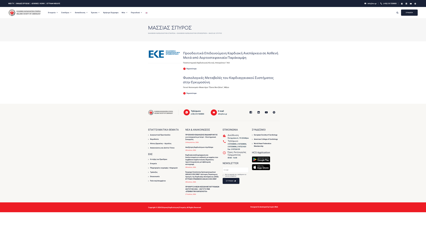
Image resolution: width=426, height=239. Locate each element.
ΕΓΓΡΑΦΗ (230, 181)
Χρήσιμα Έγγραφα (110, 13)
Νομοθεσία (154, 139)
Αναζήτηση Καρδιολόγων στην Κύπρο (199, 147)
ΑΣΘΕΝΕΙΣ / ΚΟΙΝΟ (38, 3)
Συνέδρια (65, 13)
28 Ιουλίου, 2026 (190, 150)
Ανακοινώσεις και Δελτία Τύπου (162, 148)
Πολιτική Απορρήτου (158, 181)
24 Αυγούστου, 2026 (192, 142)
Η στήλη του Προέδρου (158, 159)
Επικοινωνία (155, 176)
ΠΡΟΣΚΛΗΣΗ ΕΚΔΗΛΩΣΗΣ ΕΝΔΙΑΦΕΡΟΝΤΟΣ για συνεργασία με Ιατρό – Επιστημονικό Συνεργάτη (201, 137)
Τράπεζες (154, 172)
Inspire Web (273, 207)
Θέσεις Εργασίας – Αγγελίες (160, 143)
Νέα (123, 13)
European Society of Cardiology (265, 135)
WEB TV (11, 3)
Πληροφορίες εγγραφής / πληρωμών (164, 168)
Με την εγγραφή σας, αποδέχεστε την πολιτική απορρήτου (235, 175)
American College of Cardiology (266, 139)
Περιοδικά (135, 13)
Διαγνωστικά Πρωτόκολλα (160, 135)
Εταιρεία (52, 13)
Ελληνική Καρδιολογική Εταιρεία (173, 207)
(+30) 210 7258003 (390, 3)
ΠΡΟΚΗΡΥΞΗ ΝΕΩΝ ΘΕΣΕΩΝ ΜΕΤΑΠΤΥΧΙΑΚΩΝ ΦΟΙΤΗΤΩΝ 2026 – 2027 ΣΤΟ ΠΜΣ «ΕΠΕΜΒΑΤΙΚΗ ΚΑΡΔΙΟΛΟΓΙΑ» (202, 189)
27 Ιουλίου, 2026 (190, 194)
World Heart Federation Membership (262, 145)
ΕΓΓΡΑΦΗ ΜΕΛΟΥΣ (53, 3)
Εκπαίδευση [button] (80, 13)
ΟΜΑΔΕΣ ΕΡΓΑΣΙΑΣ (23, 3)
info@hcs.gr (372, 3)
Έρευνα (94, 13)
